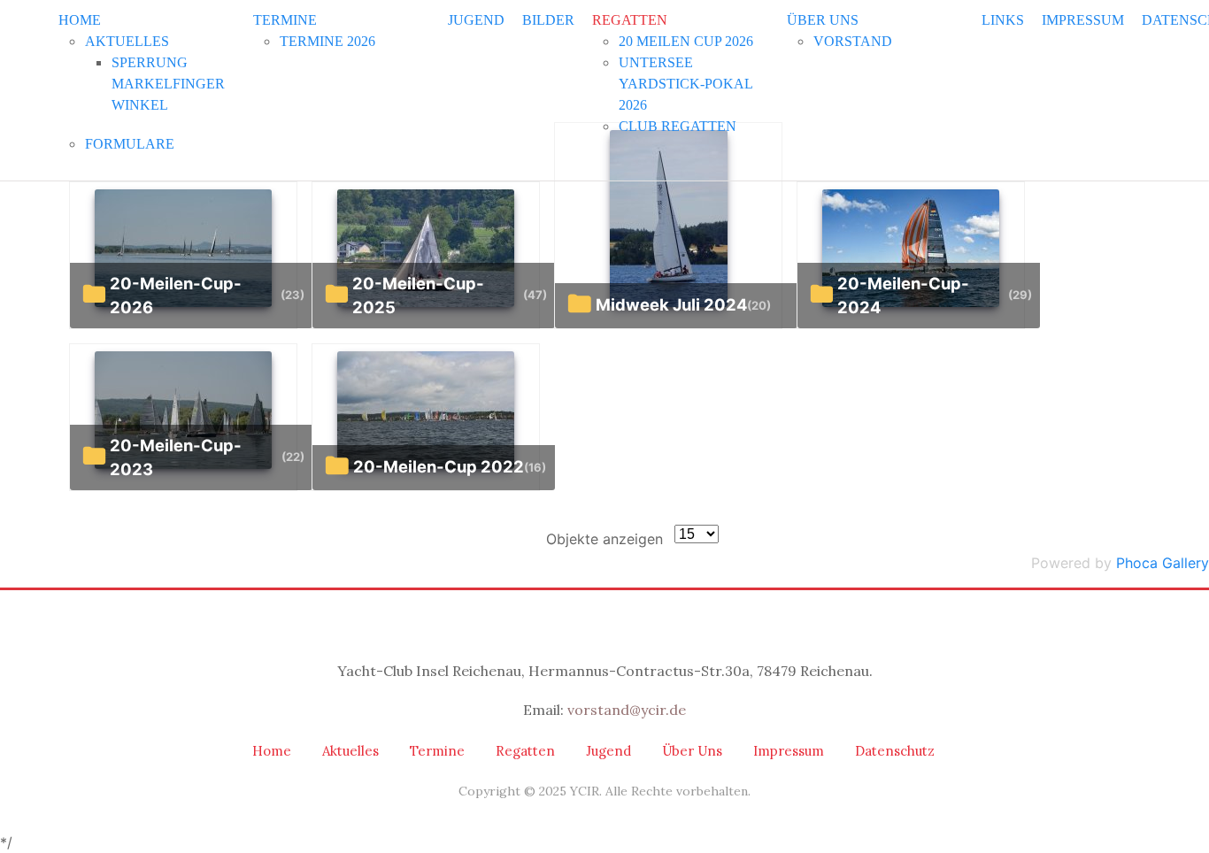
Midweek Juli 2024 (671, 304)
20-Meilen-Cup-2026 (176, 295)
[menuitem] (79, 19)
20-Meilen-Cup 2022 (438, 466)
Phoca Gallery (1162, 563)
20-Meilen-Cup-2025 (418, 295)
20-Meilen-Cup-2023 (176, 457)
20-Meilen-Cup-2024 (903, 295)
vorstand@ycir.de (626, 710)
